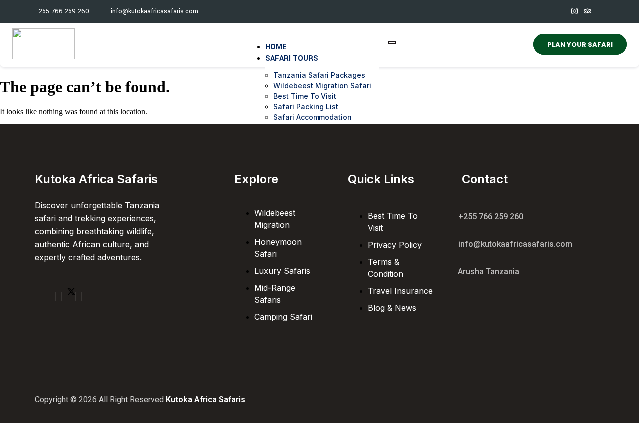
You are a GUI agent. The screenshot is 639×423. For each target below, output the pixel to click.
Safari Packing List (305, 106)
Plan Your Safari (580, 44)
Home (276, 47)
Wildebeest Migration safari (322, 85)
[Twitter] (71, 296)
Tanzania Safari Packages (319, 75)
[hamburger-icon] (392, 42)
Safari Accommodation (312, 117)
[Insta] (61, 296)
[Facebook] (55, 296)
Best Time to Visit (304, 96)
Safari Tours (291, 58)
